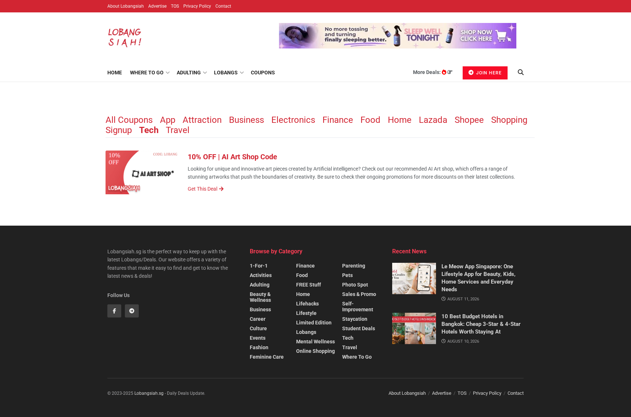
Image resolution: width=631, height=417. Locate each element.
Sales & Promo (359, 294)
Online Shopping (315, 351)
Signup (119, 130)
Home (114, 72)
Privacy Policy (197, 6)
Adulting (189, 72)
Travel (178, 130)
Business (246, 120)
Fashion (259, 347)
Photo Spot (355, 285)
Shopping (509, 120)
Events (257, 338)
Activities (261, 275)
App (167, 120)
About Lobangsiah (125, 6)
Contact (223, 6)
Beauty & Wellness (260, 297)
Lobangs (226, 72)
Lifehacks (307, 304)
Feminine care (267, 357)
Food (370, 120)
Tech (148, 130)
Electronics (293, 120)
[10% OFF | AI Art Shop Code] (142, 172)
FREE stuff (308, 285)
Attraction (202, 120)
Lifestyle (306, 313)
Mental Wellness (315, 341)
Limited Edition (314, 323)
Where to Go (147, 72)
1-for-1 (259, 266)
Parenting (353, 266)
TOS (175, 6)
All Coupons (129, 120)
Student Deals (358, 328)
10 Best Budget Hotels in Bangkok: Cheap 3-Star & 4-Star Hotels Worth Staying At (481, 324)
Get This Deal (202, 189)
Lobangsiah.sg (149, 393)
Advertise (157, 6)
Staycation (354, 319)
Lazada (433, 120)
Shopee (469, 120)
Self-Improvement (357, 306)
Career (257, 319)
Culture (258, 328)
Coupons (263, 72)
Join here (488, 72)
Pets (347, 275)
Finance (337, 120)
